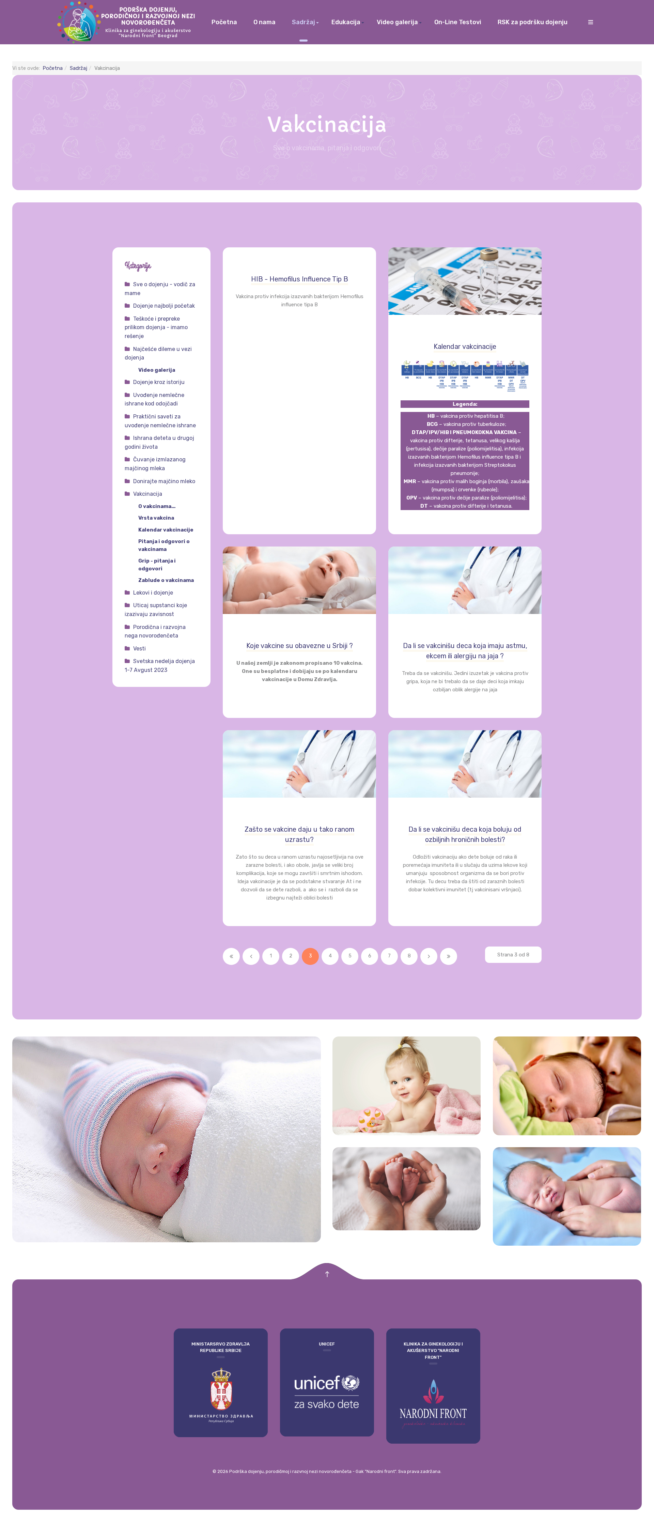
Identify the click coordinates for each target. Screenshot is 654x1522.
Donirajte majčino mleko (164, 481)
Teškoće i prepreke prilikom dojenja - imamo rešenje (156, 327)
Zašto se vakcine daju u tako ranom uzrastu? (299, 834)
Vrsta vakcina (156, 518)
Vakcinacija (147, 494)
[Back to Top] (327, 1274)
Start (231, 956)
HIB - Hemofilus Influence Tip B (299, 279)
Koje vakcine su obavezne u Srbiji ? (299, 646)
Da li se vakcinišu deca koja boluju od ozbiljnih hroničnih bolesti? (464, 834)
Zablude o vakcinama (166, 580)
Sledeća (428, 956)
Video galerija (397, 22)
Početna (224, 22)
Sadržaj (303, 22)
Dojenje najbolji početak (164, 306)
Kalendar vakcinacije (465, 346)
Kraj (448, 956)
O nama (264, 22)
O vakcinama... (156, 506)
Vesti (139, 648)
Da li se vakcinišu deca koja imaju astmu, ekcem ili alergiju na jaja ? (465, 651)
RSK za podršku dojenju (532, 22)
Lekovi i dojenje (153, 592)
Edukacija (345, 22)
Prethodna (251, 956)
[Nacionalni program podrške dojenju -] (128, 22)
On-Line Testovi (457, 22)
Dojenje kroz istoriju (159, 382)
